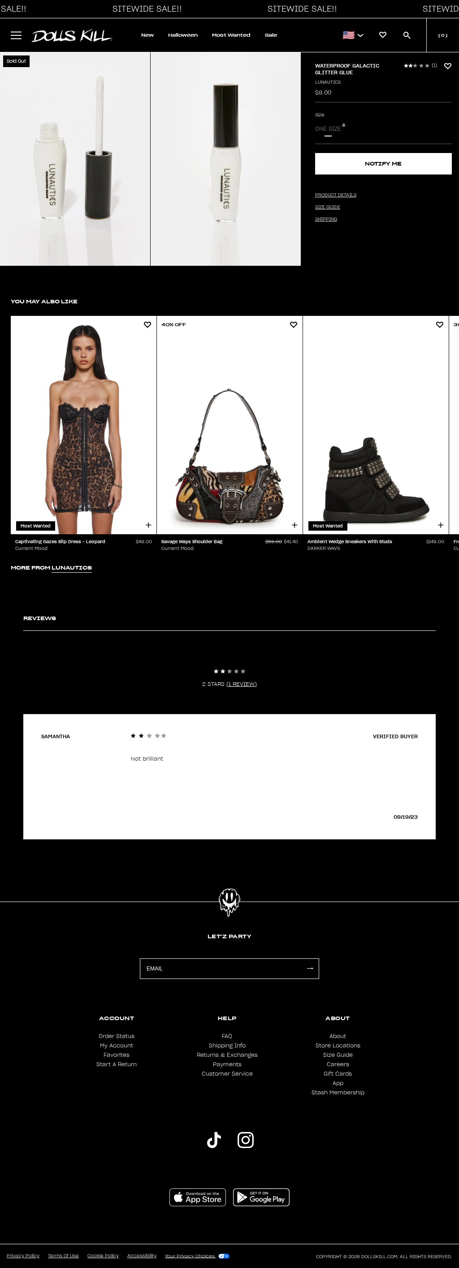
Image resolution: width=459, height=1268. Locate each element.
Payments (227, 1064)
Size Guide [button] (327, 207)
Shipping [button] (326, 219)
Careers (338, 1064)
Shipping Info (227, 1045)
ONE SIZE (328, 129)
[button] (144, 8)
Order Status (116, 1036)
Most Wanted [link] (231, 35)
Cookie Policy (103, 1256)
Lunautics (328, 82)
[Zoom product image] (75, 159)
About (337, 1036)
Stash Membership (338, 1092)
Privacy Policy (23, 1256)
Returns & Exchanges (227, 1055)
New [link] (147, 35)
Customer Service (227, 1074)
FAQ (227, 1036)
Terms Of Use (63, 1256)
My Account (116, 1045)
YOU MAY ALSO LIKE (44, 301)
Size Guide (338, 1055)
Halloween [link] (183, 35)
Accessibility (141, 1256)
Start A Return (116, 1064)
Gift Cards (338, 1074)
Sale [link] (271, 35)
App (338, 1083)
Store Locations (338, 1045)
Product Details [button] (335, 195)
